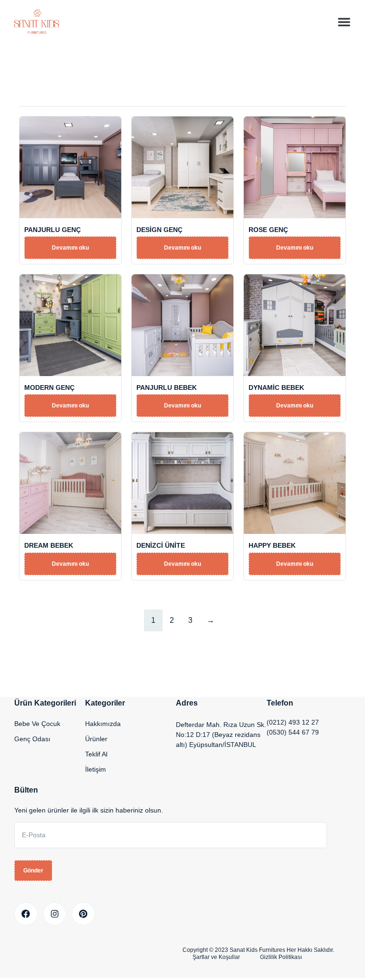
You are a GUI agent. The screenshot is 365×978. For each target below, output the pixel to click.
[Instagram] (55, 914)
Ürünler (96, 739)
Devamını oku (70, 247)
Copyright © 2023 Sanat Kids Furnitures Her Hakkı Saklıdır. (258, 950)
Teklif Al (96, 754)
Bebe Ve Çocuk (37, 723)
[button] (344, 22)
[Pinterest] (83, 914)
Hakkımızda (103, 723)
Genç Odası (32, 739)
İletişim (95, 769)
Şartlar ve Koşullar (216, 957)
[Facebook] (26, 914)
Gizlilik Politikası (281, 957)
